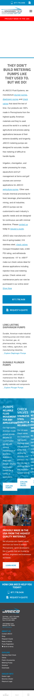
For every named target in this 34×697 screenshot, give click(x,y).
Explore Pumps (9, 486)
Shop (3, 636)
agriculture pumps (10, 189)
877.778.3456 (19, 2)
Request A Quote (30, 2)
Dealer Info (7, 673)
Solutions (5, 665)
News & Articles (7, 641)
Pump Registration (8, 644)
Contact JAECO (7, 634)
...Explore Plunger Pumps (13, 387)
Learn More (11, 565)
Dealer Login (6, 676)
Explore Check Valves (23, 483)
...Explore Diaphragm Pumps (14, 353)
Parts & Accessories (8, 660)
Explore (6, 652)
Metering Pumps (7, 663)
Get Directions (7, 627)
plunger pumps (20, 94)
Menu (30, 11)
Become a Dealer (7, 679)
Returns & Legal (7, 681)
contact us (23, 224)
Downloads (5, 668)
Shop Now (7, 288)
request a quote (17, 228)
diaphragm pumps (10, 99)
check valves (22, 244)
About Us (6, 631)
